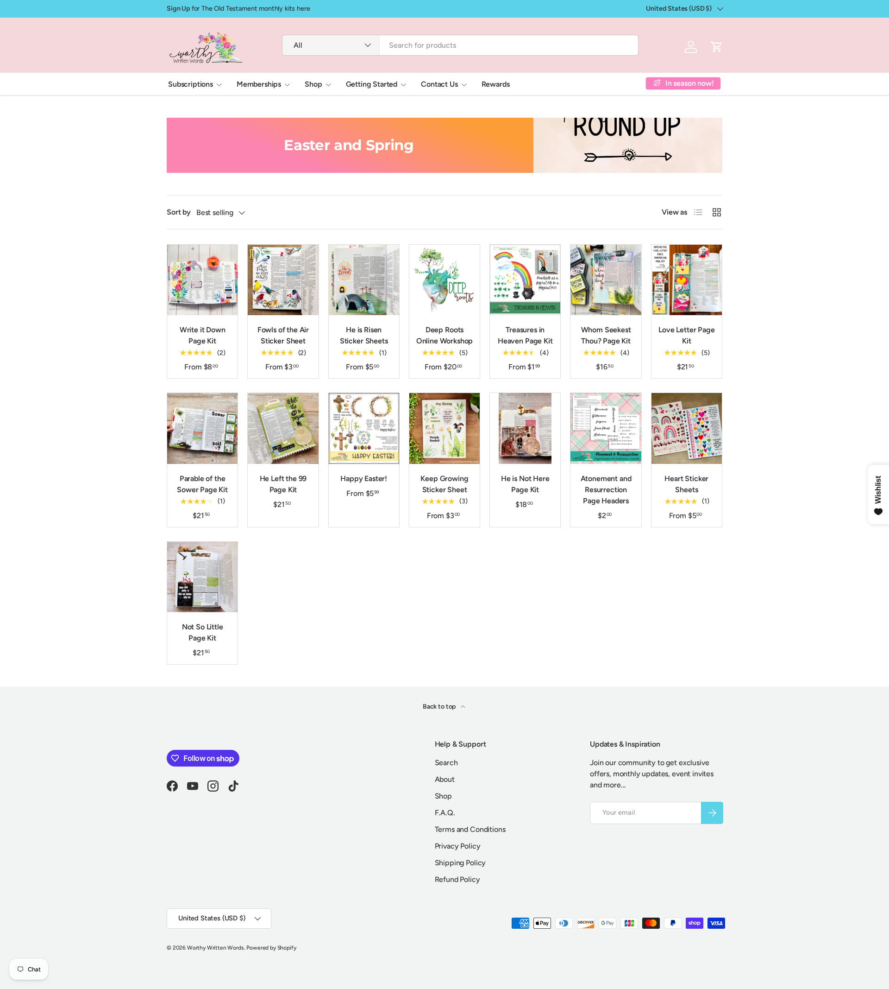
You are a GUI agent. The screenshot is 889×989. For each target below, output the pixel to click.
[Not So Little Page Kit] (202, 577)
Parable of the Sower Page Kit (202, 484)
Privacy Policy (458, 846)
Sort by (179, 212)
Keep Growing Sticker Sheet (444, 484)
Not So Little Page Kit (202, 632)
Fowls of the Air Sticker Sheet (283, 335)
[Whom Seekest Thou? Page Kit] (605, 280)
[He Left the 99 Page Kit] (283, 428)
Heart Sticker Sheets (686, 484)
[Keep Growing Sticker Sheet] (444, 428)
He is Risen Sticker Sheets (364, 335)
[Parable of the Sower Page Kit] (202, 428)
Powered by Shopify (271, 948)
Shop (313, 84)
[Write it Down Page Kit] (202, 280)
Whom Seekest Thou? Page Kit (606, 335)
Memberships (259, 84)
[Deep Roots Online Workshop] (444, 280)
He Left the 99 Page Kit (283, 484)
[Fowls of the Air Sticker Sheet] (283, 280)
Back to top (440, 706)
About (445, 779)
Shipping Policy (460, 862)
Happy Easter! (363, 478)
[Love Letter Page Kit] (686, 280)
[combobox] (460, 45)
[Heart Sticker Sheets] (686, 428)
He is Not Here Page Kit (525, 484)
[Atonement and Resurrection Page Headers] (605, 428)
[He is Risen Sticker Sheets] (364, 280)
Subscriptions (190, 84)
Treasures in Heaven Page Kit (525, 335)
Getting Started (372, 84)
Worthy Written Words (215, 948)
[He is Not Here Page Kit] (525, 428)
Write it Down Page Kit (202, 335)
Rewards (496, 84)
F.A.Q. (445, 812)
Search (446, 762)
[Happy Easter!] (364, 428)
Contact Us (439, 84)
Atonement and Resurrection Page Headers (606, 489)
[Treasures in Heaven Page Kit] (525, 280)
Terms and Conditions (470, 829)
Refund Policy (457, 879)
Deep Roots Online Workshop (444, 335)
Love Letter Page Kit (686, 335)
